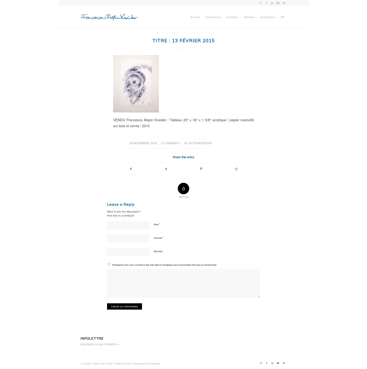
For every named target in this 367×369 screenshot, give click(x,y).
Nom (157, 224)
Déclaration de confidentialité (147, 363)
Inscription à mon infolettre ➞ (99, 344)
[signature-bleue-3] (110, 17)
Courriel (158, 238)
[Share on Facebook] (131, 169)
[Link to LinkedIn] (272, 3)
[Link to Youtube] (278, 3)
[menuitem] (195, 17)
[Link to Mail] (284, 3)
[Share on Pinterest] (201, 169)
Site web (158, 251)
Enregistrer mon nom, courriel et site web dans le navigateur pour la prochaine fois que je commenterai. (164, 264)
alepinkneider (200, 143)
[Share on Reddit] (236, 169)
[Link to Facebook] (266, 3)
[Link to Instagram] (261, 3)
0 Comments (170, 143)
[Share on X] (166, 169)
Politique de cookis (123, 363)
